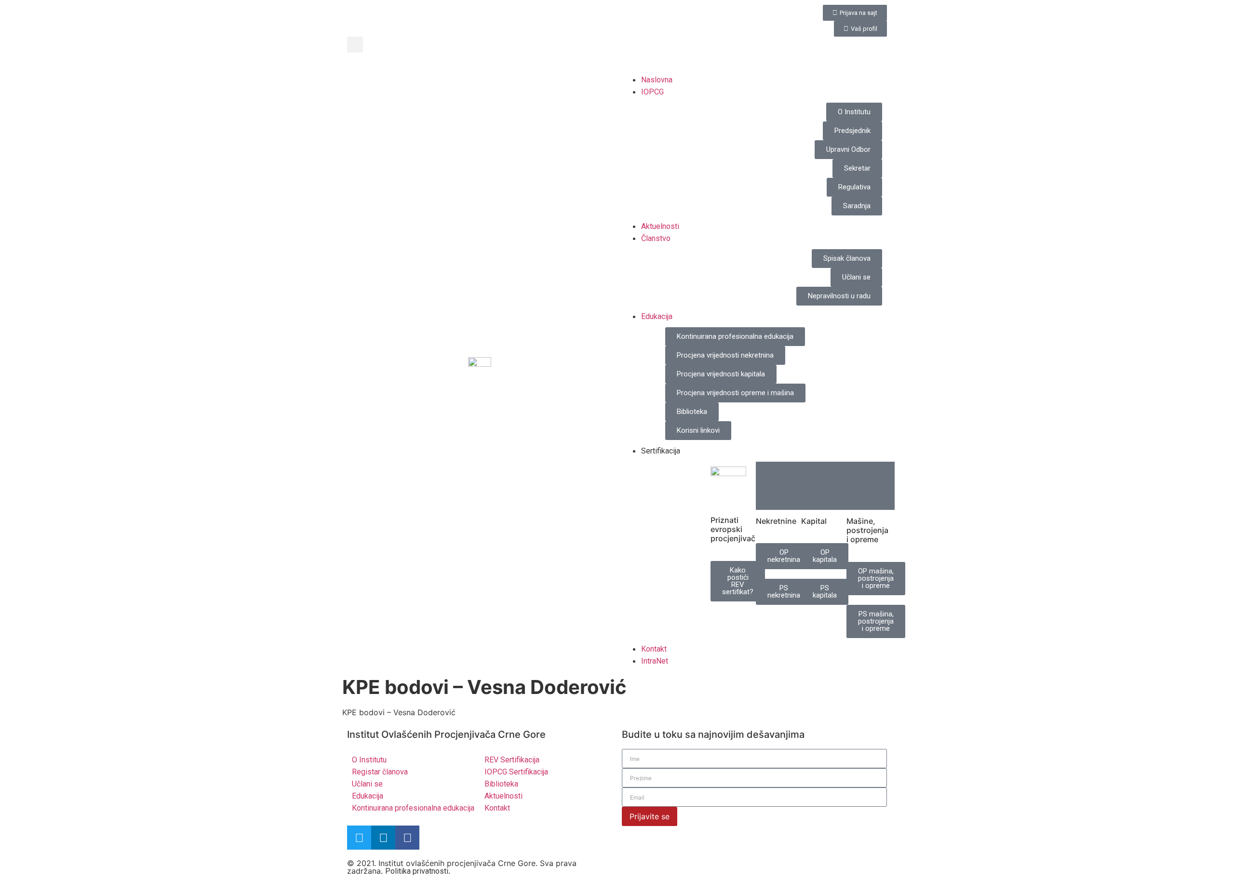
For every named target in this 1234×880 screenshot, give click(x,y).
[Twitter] (359, 838)
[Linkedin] (383, 838)
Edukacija (656, 316)
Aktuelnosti (660, 226)
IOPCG (652, 91)
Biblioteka (501, 783)
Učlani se (367, 783)
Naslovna (656, 79)
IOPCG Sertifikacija (516, 771)
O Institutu (369, 759)
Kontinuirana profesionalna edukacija (413, 808)
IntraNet (654, 661)
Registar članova (380, 771)
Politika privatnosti (416, 871)
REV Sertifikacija (511, 759)
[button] (355, 45)
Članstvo (656, 238)
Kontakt (654, 648)
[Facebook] (407, 838)
